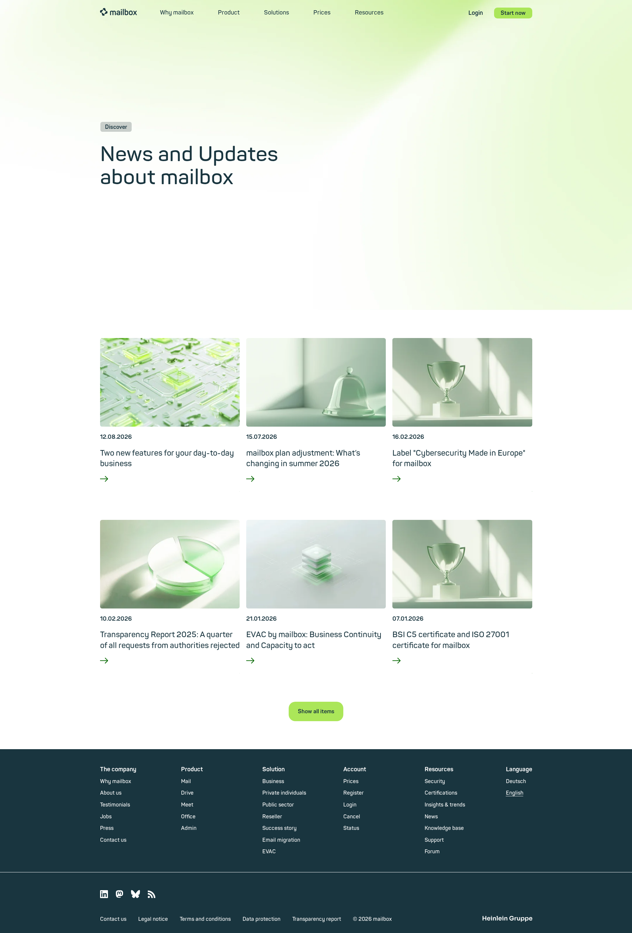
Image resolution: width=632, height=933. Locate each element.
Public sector (278, 805)
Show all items (316, 711)
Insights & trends (445, 805)
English (514, 793)
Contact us (113, 840)
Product (229, 12)
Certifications (441, 793)
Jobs (106, 816)
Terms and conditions (205, 919)
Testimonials (115, 805)
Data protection (261, 919)
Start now (513, 13)
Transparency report (316, 919)
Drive (187, 793)
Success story (279, 828)
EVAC (269, 851)
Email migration (281, 840)
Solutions (276, 12)
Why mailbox (177, 12)
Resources (369, 12)
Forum (432, 851)
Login (475, 13)
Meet (187, 805)
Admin (189, 828)
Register (353, 793)
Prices (321, 12)
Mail (186, 781)
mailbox (118, 11)
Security (435, 781)
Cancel (351, 816)
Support (434, 840)
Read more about (170, 488)
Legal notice (153, 919)
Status (351, 828)
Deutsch (516, 781)
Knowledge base (444, 828)
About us (110, 793)
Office (188, 816)
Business (273, 781)
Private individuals (284, 793)
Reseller (272, 816)
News (431, 816)
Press (107, 828)
